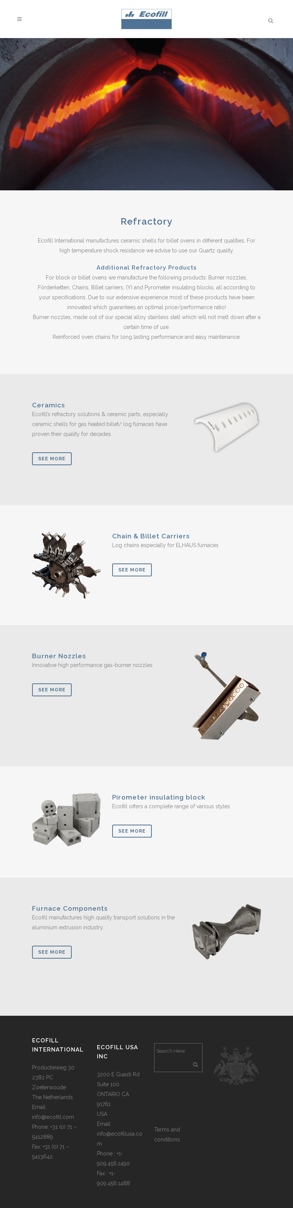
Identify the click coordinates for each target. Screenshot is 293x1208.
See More (52, 458)
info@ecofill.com (53, 1117)
